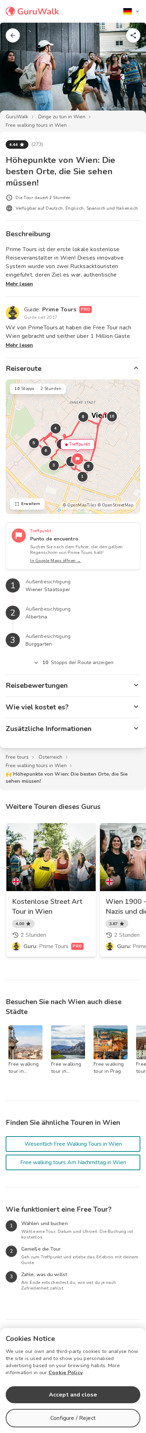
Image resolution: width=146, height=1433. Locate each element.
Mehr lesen (19, 284)
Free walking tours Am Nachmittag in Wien (73, 1162)
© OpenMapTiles (79, 505)
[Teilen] (133, 35)
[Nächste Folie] (129, 72)
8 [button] (83, 416)
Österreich (50, 757)
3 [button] (53, 465)
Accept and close (73, 1395)
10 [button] (112, 416)
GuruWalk (17, 116)
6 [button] (46, 450)
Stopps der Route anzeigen (78, 662)
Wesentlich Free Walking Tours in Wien (73, 1144)
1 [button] (82, 476)
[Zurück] (13, 35)
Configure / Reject (73, 1418)
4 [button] (55, 428)
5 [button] (34, 443)
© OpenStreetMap (115, 505)
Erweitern (30, 503)
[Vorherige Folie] (17, 72)
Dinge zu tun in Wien (61, 116)
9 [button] (88, 466)
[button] (77, 459)
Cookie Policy (66, 1372)
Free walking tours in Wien (36, 125)
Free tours (17, 757)
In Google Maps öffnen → (55, 560)
